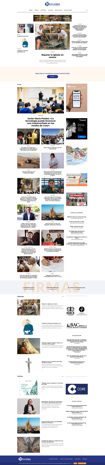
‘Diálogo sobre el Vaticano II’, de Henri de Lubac (52, 383)
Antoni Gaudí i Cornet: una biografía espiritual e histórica (52, 224)
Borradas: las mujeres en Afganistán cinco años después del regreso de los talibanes (28, 149)
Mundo (28, 145)
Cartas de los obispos (77, 212)
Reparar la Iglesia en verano (52, 56)
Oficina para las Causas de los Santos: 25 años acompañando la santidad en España (52, 250)
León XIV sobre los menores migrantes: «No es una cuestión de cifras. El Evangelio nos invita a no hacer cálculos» (53, 198)
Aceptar (75, 463)
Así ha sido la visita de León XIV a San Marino (53, 148)
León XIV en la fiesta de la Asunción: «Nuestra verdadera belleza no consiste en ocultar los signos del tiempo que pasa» (28, 199)
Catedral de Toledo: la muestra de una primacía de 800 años (52, 441)
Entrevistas (40, 115)
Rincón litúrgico (76, 401)
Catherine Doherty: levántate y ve (22, 51)
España (50, 247)
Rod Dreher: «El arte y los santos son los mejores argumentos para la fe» (52, 402)
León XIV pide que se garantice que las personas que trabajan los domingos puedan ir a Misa (28, 276)
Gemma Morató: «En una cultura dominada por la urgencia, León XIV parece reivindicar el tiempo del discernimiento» (28, 251)
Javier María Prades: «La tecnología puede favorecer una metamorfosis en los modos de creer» (40, 122)
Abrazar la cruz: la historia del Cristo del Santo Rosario (52, 362)
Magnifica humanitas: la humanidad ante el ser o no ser (52, 276)
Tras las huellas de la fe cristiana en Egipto (28, 172)
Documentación (76, 335)
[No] (103, 463)
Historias (19, 48)
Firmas (18, 34)
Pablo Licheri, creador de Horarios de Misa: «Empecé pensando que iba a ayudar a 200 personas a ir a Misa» (28, 225)
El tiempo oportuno (22, 36)
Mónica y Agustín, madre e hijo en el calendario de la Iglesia (52, 343)
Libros (52, 221)
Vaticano (80, 24)
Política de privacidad (82, 463)
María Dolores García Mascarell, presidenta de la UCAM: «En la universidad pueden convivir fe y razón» (53, 173)
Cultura (25, 247)
